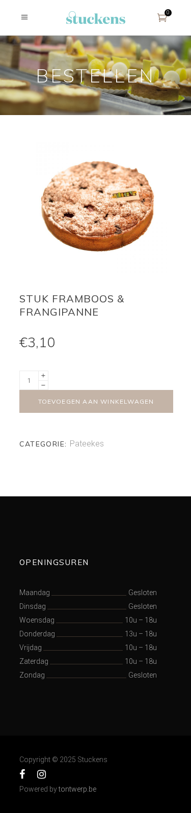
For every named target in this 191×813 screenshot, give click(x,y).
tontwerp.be (77, 789)
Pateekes (87, 443)
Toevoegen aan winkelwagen (96, 401)
